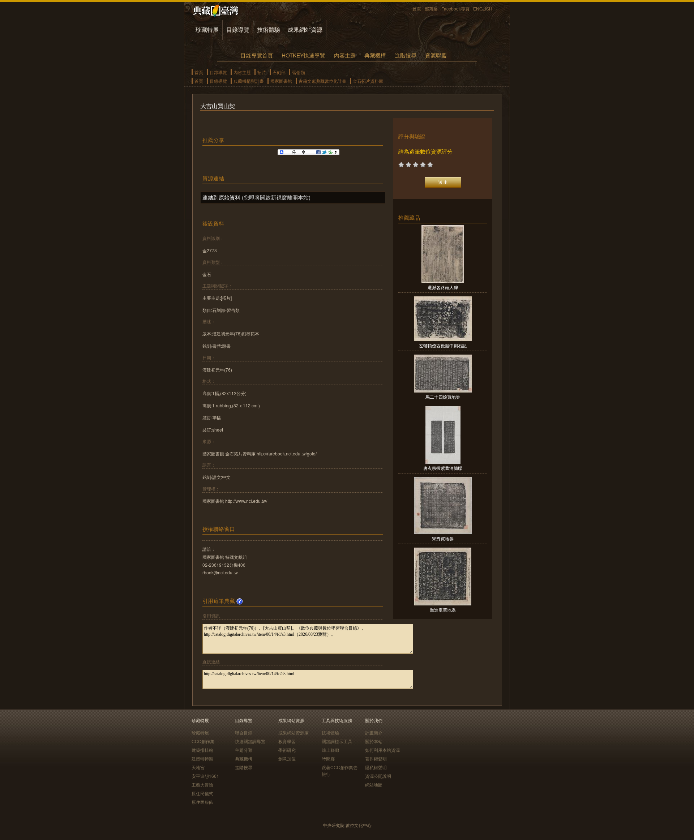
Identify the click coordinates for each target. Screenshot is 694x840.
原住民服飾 (202, 802)
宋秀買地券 (443, 538)
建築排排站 (202, 750)
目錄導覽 (237, 29)
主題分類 (243, 750)
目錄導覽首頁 (256, 55)
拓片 (261, 72)
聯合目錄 (243, 732)
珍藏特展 (207, 29)
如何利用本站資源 (382, 750)
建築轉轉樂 (202, 758)
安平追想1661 (205, 776)
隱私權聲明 (376, 767)
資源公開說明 (378, 776)
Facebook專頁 (455, 8)
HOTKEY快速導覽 (303, 55)
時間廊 (328, 758)
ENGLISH (482, 8)
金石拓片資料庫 (368, 81)
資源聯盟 (436, 55)
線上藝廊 (330, 750)
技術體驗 (268, 29)
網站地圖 (373, 784)
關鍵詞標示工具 (337, 741)
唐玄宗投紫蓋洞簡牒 (442, 468)
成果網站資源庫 (293, 732)
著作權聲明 (376, 758)
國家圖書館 (281, 81)
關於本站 (373, 741)
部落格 (431, 8)
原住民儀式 (202, 793)
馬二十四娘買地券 (442, 397)
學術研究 (287, 750)
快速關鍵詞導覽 (250, 741)
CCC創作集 (203, 741)
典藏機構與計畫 (249, 81)
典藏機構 (375, 55)
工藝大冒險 (202, 784)
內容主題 (345, 55)
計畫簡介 (373, 732)
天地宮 (198, 767)
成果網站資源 (305, 29)
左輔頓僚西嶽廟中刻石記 (443, 345)
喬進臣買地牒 (443, 610)
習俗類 (298, 72)
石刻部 (279, 72)
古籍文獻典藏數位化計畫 (322, 81)
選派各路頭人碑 (443, 287)
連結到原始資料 (221, 197)
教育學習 (287, 741)
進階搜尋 (405, 55)
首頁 (416, 8)
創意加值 (287, 758)
